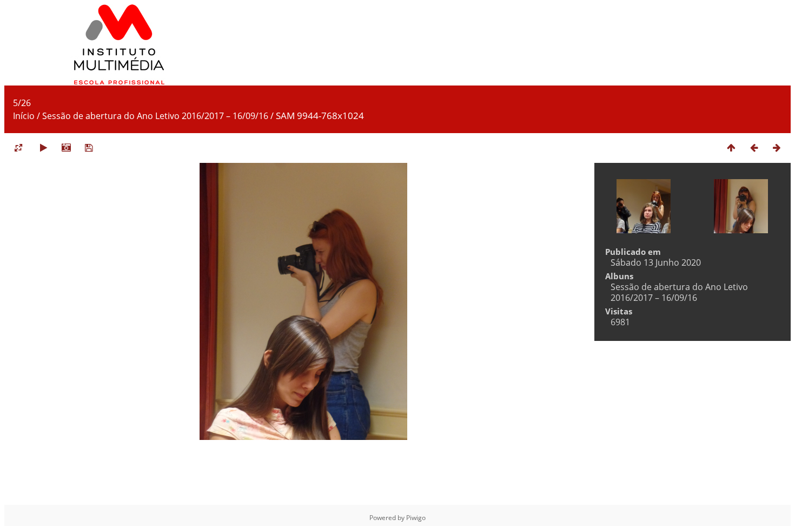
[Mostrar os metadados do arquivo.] (66, 147)
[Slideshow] (43, 147)
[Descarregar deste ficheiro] (88, 147)
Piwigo (416, 517)
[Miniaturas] (731, 147)
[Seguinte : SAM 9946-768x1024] (776, 147)
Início (24, 116)
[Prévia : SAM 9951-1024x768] (754, 147)
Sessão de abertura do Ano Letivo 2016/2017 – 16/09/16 (155, 116)
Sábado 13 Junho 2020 (656, 262)
